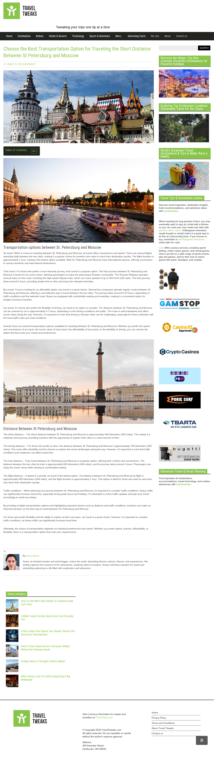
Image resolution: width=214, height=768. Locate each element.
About (168, 36)
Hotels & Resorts (58, 36)
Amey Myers (32, 555)
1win (161, 247)
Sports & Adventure (99, 36)
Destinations (24, 36)
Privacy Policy (159, 717)
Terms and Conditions (163, 723)
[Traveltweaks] (20, 18)
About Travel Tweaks (163, 728)
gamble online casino (170, 230)
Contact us (181, 36)
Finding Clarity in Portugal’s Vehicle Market (43, 661)
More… (118, 36)
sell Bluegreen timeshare (191, 239)
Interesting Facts (136, 36)
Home (9, 36)
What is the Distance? (21, 64)
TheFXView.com (104, 717)
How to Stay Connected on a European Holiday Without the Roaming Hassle (45, 648)
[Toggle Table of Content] (32, 151)
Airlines (39, 36)
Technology (78, 36)
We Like (155, 36)
